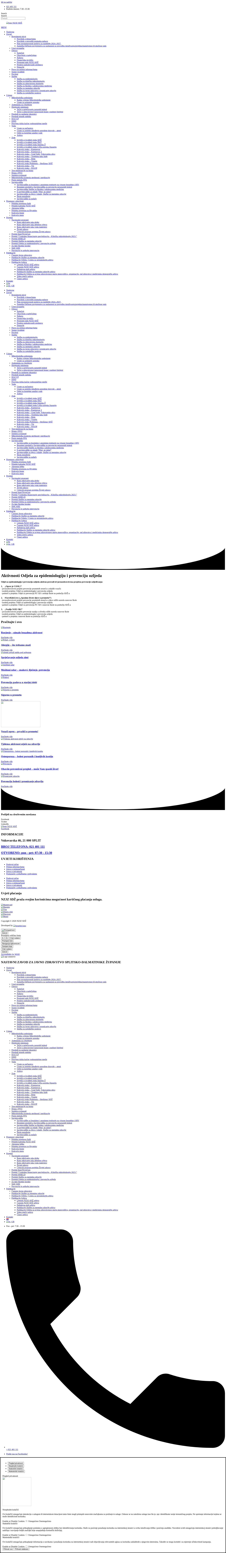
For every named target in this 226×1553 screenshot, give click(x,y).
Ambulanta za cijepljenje (22, 105)
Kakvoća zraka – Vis (25, 166)
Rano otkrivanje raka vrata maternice (32, 227)
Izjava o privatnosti (14, 871)
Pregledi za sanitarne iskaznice (24, 114)
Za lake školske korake (21, 246)
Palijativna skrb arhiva (26, 269)
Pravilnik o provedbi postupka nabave (32, 41)
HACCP (15, 119)
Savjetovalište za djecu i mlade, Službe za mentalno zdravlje (41, 194)
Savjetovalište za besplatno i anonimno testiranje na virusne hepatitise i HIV (48, 185)
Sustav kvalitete (18, 72)
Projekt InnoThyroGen (21, 234)
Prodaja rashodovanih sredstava (30, 65)
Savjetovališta (17, 182)
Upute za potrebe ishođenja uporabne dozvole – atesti (39, 130)
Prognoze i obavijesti (15, 201)
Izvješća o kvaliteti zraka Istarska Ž (31, 145)
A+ (7, 938)
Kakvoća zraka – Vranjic (27, 161)
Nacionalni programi (20, 220)
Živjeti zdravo (22, 229)
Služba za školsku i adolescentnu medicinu (34, 86)
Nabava (20, 58)
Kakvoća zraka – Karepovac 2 (29, 152)
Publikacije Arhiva (19, 262)
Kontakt (9, 281)
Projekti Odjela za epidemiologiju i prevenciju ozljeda (34, 243)
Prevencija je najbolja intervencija (25, 250)
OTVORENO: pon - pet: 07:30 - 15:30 (26, 852)
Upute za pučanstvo (25, 128)
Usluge (9, 95)
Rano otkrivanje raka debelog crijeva (32, 224)
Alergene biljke (18, 208)
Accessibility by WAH (10, 954)
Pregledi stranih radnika (21, 116)
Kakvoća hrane (18, 213)
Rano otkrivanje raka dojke (28, 222)
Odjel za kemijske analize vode (29, 133)
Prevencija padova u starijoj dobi (19, 682)
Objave (15, 51)
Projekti (9, 217)
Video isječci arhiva (25, 276)
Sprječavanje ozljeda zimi (14, 657)
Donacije (20, 67)
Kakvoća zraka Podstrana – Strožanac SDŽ (35, 163)
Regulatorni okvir (19, 36)
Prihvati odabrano (21, 1549)
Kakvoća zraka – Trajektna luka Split (32, 156)
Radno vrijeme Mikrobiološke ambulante (33, 100)
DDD (14, 121)
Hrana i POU (17, 173)
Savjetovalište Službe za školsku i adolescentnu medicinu (40, 189)
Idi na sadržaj (6, 2)
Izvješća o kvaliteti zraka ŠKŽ (29, 142)
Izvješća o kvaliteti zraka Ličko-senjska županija (36, 147)
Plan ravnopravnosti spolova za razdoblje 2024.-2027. (39, 43)
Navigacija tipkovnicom (11, 944)
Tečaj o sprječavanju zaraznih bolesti (32, 109)
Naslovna (10, 32)
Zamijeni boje (7, 946)
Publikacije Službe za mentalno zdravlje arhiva (36, 272)
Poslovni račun (12, 864)
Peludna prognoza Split (21, 203)
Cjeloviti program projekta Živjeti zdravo (33, 232)
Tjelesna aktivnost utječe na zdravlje (20, 744)
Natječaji (20, 53)
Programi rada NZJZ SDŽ (27, 62)
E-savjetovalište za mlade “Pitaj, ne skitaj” (34, 192)
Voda (14, 126)
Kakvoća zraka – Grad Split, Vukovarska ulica (36, 154)
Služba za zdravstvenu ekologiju (30, 83)
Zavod (9, 34)
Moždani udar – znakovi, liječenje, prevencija (25, 670)
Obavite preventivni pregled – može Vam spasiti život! (30, 769)
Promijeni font (7, 941)
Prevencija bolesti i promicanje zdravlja (22, 781)
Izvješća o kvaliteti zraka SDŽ (29, 140)
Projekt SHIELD (19, 239)
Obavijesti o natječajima (26, 55)
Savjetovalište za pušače (27, 199)
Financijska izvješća (25, 60)
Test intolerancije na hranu (22, 170)
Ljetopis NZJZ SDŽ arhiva (28, 264)
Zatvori (4, 933)
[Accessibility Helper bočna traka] (8, 930)
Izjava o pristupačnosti (15, 869)
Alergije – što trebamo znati (16, 645)
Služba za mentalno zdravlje (28, 88)
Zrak (13, 138)
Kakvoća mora (18, 215)
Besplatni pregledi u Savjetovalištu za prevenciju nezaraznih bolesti (44, 187)
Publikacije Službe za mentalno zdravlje (28, 257)
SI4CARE (16, 248)
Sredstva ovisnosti (19, 175)
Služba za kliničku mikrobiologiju (31, 81)
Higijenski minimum (20, 107)
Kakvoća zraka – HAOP (27, 168)
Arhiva (19, 135)
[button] (113, 819)
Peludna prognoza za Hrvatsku (24, 210)
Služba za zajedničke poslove (29, 93)
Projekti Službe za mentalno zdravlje (27, 241)
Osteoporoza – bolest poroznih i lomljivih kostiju (27, 756)
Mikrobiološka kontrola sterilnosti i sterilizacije (31, 177)
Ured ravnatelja (18, 48)
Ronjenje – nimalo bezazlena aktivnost (21, 632)
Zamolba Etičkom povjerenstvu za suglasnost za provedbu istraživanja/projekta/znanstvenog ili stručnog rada (61, 46)
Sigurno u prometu (11, 694)
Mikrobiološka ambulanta (22, 98)
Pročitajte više (7, 637)
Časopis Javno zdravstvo (22, 255)
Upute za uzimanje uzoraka (28, 102)
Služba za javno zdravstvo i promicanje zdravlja (36, 90)
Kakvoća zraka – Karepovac (28, 149)
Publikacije (10, 253)
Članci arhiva (22, 279)
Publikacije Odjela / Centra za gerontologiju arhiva (32, 260)
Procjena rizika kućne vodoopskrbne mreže (29, 123)
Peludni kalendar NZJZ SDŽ (23, 206)
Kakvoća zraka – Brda (26, 159)
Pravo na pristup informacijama (24, 69)
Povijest (15, 74)
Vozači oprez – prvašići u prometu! (19, 731)
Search (4, 13)
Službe (14, 76)
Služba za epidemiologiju (27, 79)
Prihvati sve (8, 1549)
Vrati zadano (15, 938)
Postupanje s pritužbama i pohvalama (21, 874)
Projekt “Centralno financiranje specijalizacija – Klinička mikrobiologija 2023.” (44, 236)
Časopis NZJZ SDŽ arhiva (28, 267)
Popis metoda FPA (19, 180)
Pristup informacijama (15, 867)
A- (3, 938)
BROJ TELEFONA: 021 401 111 (23, 846)
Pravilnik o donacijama (26, 39)
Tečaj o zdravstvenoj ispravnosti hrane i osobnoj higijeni (40, 112)
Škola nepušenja (23, 196)
